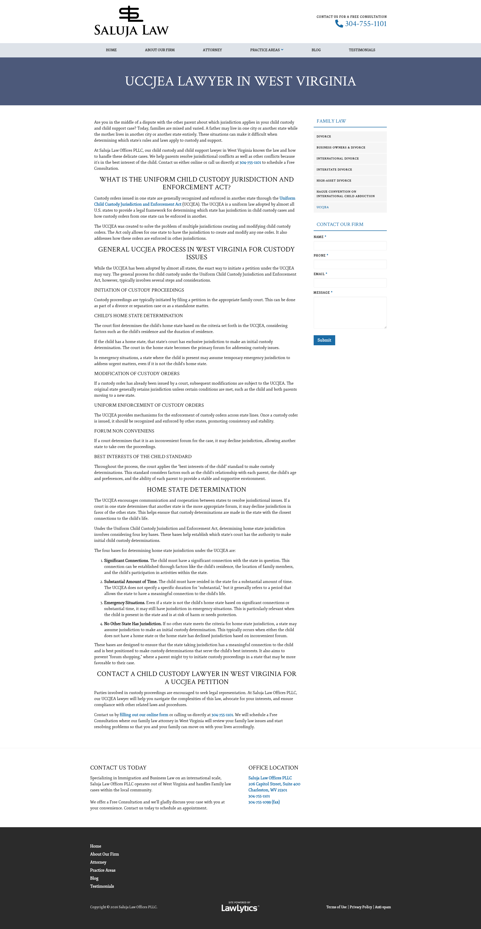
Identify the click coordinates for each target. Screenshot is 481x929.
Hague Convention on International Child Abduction (346, 194)
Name (320, 237)
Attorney (212, 50)
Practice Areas (265, 50)
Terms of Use (336, 907)
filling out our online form (144, 714)
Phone (321, 256)
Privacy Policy (361, 907)
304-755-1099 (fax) (264, 802)
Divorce (324, 136)
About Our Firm (160, 50)
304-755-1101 (366, 23)
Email (320, 274)
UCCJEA (323, 207)
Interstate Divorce (334, 170)
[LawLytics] (240, 907)
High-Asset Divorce (334, 181)
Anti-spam (383, 907)
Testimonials (362, 50)
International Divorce (338, 158)
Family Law (331, 121)
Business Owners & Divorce (341, 147)
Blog (316, 50)
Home (111, 50)
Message (323, 293)
